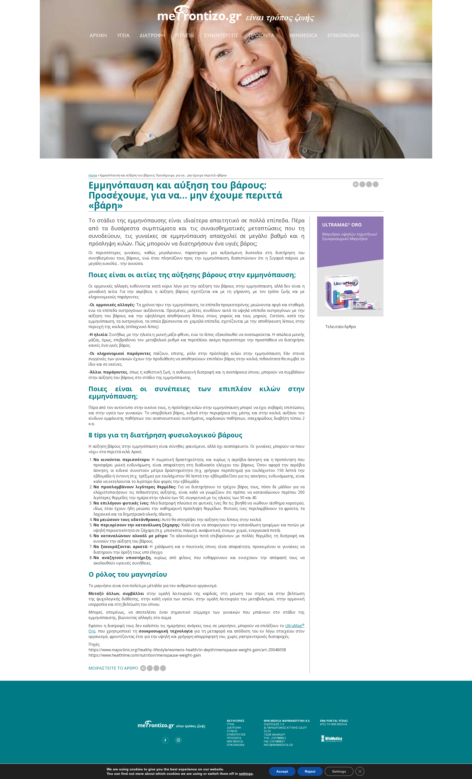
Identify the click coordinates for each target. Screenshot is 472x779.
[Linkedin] (376, 184)
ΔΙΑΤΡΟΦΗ (234, 727)
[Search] (377, 32)
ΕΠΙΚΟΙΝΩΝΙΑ (235, 745)
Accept (282, 771)
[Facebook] (369, 184)
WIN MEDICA (235, 741)
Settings (339, 771)
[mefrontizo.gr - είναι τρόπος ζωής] (236, 13)
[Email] (356, 184)
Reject (310, 771)
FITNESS (232, 731)
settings (246, 774)
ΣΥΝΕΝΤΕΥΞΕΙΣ (236, 734)
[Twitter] (362, 184)
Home (92, 175)
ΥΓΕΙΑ (230, 724)
